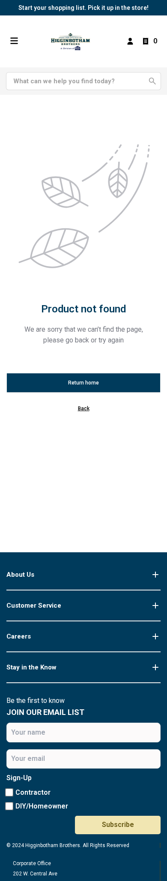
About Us (20, 574)
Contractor (33, 792)
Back (83, 409)
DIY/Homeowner (41, 806)
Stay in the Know (31, 667)
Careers (18, 636)
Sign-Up (19, 778)
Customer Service (33, 605)
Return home (83, 383)
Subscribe (118, 824)
